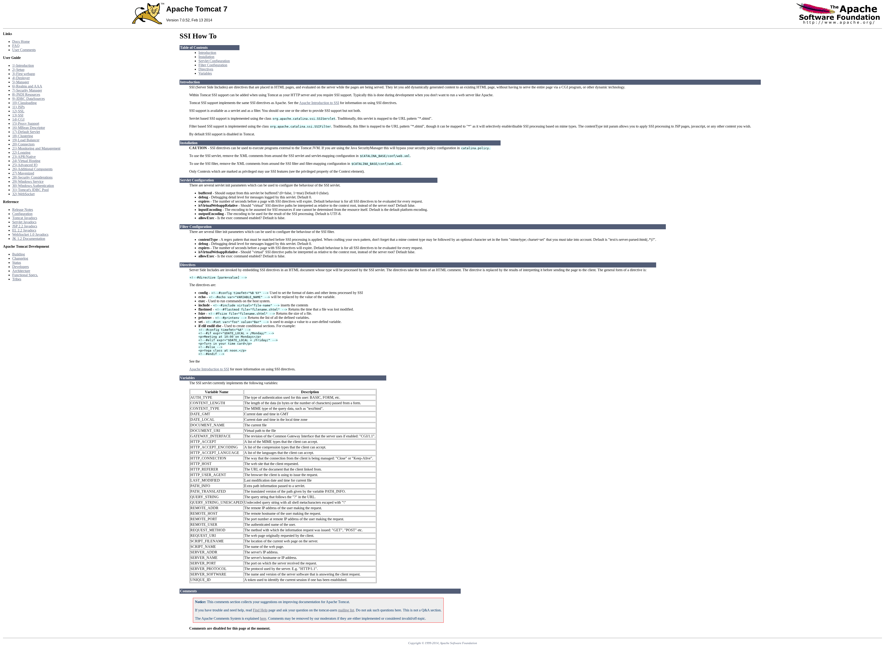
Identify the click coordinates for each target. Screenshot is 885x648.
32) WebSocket (23, 194)
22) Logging (21, 152)
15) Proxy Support (25, 123)
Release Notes (22, 210)
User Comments (24, 50)
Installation (206, 57)
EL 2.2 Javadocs (24, 230)
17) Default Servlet (26, 132)
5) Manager (20, 82)
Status (16, 262)
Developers (20, 267)
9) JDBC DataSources (28, 99)
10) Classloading (24, 103)
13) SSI (17, 115)
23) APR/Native (24, 157)
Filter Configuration (212, 65)
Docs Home (21, 42)
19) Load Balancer (25, 140)
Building (18, 254)
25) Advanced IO (25, 165)
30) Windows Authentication (33, 186)
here (263, 618)
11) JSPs (18, 107)
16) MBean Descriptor (28, 128)
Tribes (16, 279)
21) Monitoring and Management (36, 148)
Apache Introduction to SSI (319, 103)
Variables (205, 73)
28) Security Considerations (32, 177)
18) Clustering (22, 136)
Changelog (20, 258)
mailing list (346, 610)
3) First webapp (23, 74)
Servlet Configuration (214, 61)
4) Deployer (21, 78)
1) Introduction (23, 65)
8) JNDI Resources (26, 94)
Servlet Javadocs (24, 222)
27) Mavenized (23, 173)
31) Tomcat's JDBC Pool (30, 190)
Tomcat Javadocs (24, 218)
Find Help (260, 610)
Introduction (207, 53)
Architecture (21, 271)
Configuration (22, 214)
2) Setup (18, 70)
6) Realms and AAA (27, 86)
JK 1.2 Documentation (28, 239)
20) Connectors (23, 144)
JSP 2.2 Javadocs (24, 226)
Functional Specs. (25, 275)
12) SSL (18, 111)
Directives (205, 69)
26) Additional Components (32, 169)
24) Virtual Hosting (26, 161)
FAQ (16, 46)
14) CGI (18, 119)
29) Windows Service (28, 181)
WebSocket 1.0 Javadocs (30, 234)
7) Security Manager (27, 90)
